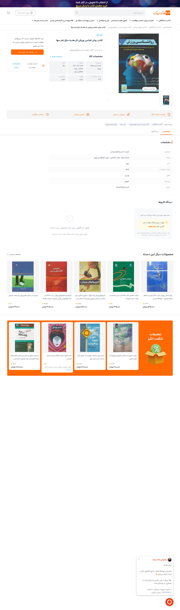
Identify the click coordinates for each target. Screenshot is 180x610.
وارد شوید (152, 226)
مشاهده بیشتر (15, 254)
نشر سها (100, 34)
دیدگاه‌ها (154, 131)
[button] (10, 279)
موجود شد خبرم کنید (26, 52)
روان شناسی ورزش (111, 124)
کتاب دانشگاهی (157, 124)
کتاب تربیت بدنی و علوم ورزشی (82, 50)
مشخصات (166, 131)
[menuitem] (163, 20)
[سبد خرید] (8, 12)
